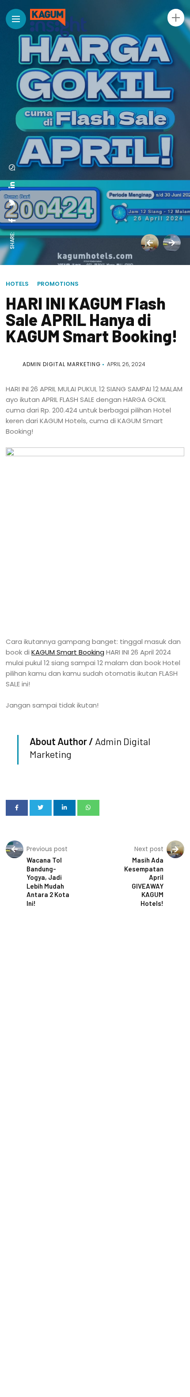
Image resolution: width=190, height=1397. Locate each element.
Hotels (17, 284)
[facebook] (12, 220)
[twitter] (12, 203)
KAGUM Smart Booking (67, 652)
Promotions (58, 284)
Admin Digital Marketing (62, 364)
